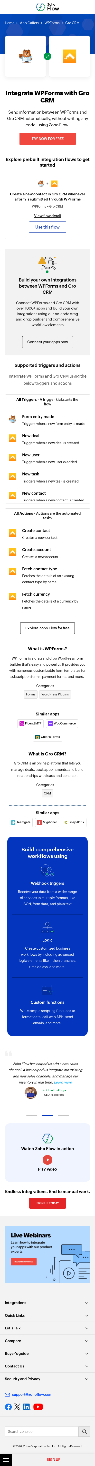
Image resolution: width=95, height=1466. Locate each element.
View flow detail (47, 216)
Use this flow (47, 227)
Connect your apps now (47, 342)
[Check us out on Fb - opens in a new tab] (8, 1407)
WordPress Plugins (55, 694)
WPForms (52, 23)
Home (9, 23)
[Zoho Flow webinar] (47, 1254)
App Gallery (29, 23)
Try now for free (48, 139)
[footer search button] (84, 1431)
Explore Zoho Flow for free (47, 628)
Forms (30, 694)
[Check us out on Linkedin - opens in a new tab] (27, 1407)
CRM (47, 793)
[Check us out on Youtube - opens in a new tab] (38, 1407)
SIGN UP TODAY (48, 1203)
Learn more (63, 1082)
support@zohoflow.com (32, 1394)
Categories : (46, 686)
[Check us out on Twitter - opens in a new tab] (17, 1407)
